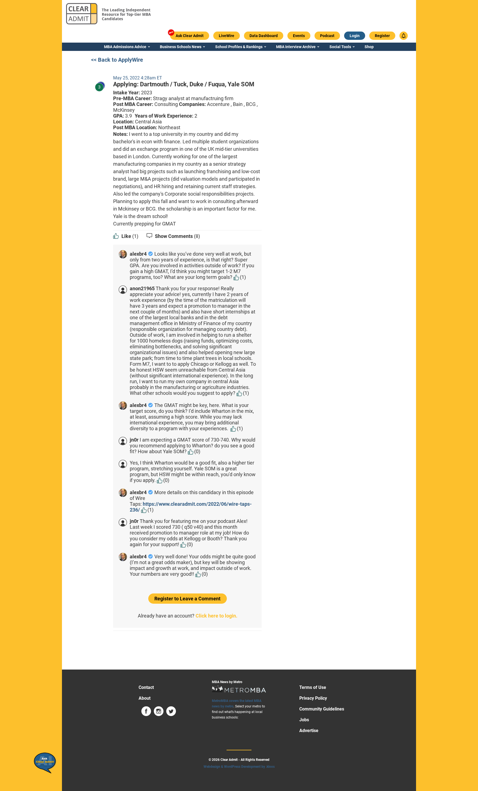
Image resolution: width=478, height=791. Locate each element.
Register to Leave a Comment (187, 598)
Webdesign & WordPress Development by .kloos (239, 767)
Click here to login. (216, 616)
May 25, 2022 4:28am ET (137, 78)
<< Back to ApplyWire (117, 59)
